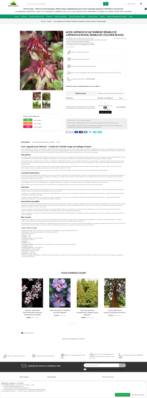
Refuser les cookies (138, 394)
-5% (27, 120)
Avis (58, 142)
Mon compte (24, 377)
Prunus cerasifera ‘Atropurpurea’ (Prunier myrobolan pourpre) (32, 313)
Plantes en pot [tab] (80, 93)
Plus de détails (70, 47)
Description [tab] (25, 142)
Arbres (17, 16)
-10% (28, 127)
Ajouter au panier (105, 112)
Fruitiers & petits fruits (36, 16)
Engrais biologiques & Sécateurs (117, 16)
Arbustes (24, 16)
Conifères (49, 16)
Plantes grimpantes (61, 16)
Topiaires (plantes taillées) (77, 16)
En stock (107, 109)
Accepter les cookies (122, 394)
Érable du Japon (93, 16)
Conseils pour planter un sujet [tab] (43, 142)
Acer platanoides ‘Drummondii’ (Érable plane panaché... (87, 313)
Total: (120, 107)
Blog (130, 16)
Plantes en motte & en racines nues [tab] (111, 93)
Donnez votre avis (120, 38)
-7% (27, 123)
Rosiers (102, 16)
